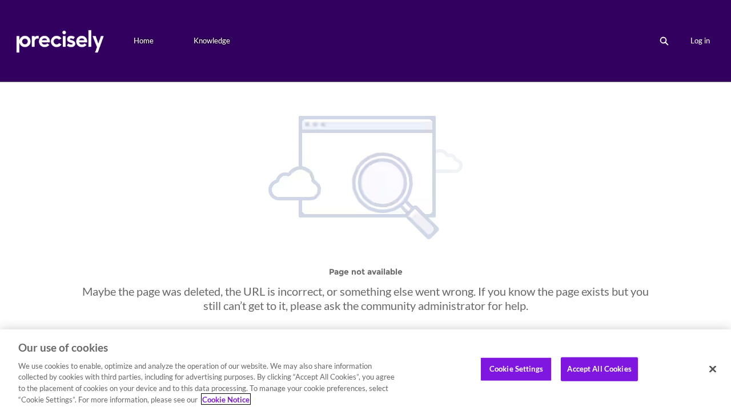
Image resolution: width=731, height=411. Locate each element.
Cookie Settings (516, 368)
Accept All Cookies (599, 368)
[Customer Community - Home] (59, 41)
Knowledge (212, 40)
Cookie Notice (226, 399)
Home (144, 40)
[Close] (712, 369)
